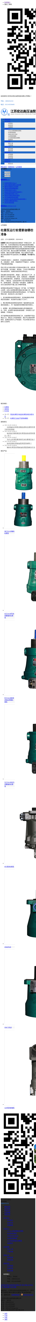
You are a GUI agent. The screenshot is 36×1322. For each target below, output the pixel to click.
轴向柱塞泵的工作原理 (11, 186)
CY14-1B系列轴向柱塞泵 (15, 1231)
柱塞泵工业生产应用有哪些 (19, 418)
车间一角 (10, 1249)
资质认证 (7, 147)
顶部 (5, 1319)
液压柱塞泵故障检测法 (11, 188)
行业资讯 (10, 1268)
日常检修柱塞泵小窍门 (11, 193)
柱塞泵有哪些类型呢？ (11, 201)
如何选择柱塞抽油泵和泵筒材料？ (19, 443)
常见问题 (10, 1270)
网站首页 (7, 119)
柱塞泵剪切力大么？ (10, 183)
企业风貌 (7, 141)
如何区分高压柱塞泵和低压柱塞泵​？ (15, 199)
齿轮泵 (6, 409)
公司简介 (10, 1220)
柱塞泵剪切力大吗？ (10, 190)
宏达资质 (10, 1257)
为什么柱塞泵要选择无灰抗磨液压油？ (21, 439)
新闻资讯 (7, 152)
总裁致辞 (10, 1225)
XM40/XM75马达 (12, 1236)
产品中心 (7, 128)
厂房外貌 (10, 1251)
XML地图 (13, 1287)
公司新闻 (19, 167)
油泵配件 (10, 1243)
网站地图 (7, 1287)
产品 (5, 1315)
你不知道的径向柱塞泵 (11, 197)
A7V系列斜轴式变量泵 (14, 1241)
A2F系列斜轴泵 (12, 1238)
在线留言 (7, 159)
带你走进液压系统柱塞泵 (12, 195)
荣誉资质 (10, 1260)
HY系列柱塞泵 (12, 1233)
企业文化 (10, 1222)
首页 (5, 1313)
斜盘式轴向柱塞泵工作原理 (12, 185)
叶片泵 (6, 411)
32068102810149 (28, 1295)
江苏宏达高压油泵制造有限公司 (11, 1285)
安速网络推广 (15, 1295)
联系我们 (7, 2)
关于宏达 (7, 121)
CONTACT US (8, 206)
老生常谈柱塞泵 (9, 202)
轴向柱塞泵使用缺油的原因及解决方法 (21, 447)
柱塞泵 (6, 407)
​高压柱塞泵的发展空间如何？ (13, 192)
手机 (5, 1317)
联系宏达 (7, 161)
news (5, 179)
